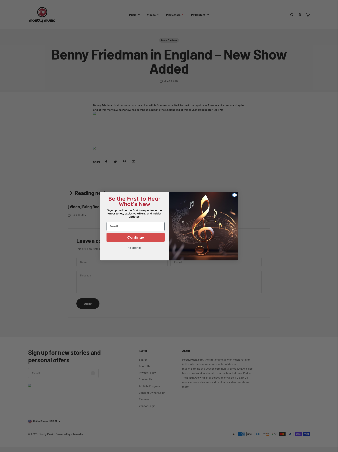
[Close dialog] (234, 195)
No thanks (134, 248)
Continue (135, 237)
